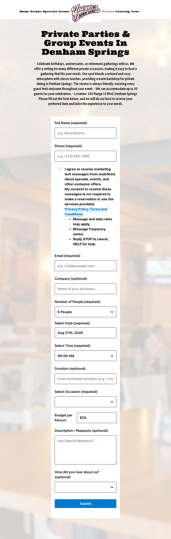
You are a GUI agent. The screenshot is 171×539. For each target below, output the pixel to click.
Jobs (135, 11)
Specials (50, 11)
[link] (85, 12)
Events (63, 11)
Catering (122, 11)
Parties (108, 11)
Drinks (36, 11)
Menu (24, 11)
